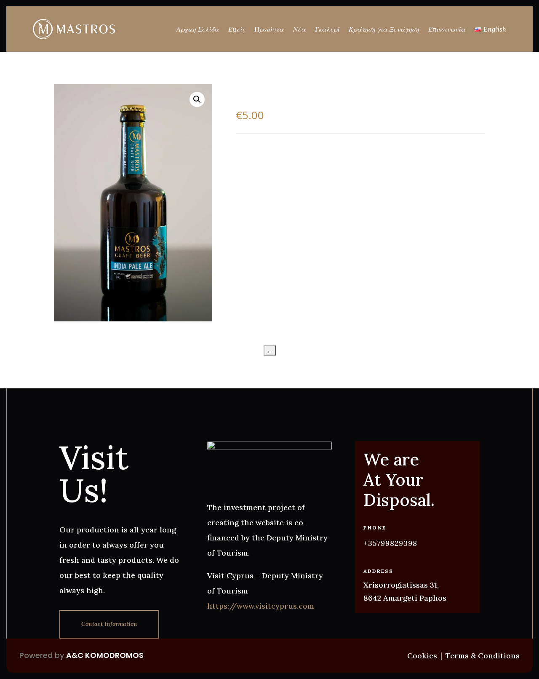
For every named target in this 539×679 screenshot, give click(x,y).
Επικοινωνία (446, 29)
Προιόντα (269, 29)
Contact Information (109, 624)
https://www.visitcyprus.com (260, 606)
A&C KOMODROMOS (105, 655)
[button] (197, 99)
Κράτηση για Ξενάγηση (384, 29)
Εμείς (236, 29)
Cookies (422, 655)
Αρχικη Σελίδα (197, 29)
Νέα (299, 29)
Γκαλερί (327, 29)
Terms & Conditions (483, 655)
